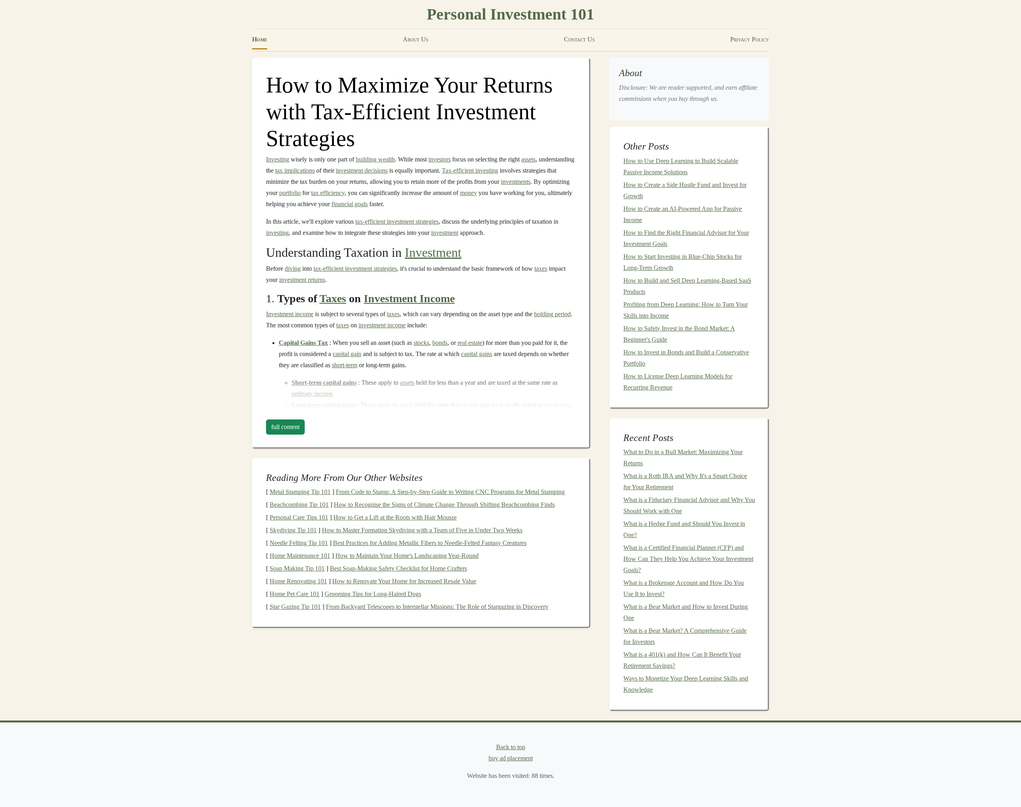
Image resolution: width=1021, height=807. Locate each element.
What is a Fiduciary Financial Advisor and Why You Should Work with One (689, 505)
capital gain (347, 353)
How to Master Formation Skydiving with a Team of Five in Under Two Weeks (422, 530)
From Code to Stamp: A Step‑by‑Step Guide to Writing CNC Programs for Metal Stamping (450, 491)
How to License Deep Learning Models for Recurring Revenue (677, 382)
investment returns (302, 279)
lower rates (558, 405)
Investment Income (409, 298)
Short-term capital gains (324, 382)
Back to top (510, 747)
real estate (469, 342)
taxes (540, 268)
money (468, 192)
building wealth (375, 159)
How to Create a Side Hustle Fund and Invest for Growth (685, 190)
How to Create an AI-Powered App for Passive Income (682, 214)
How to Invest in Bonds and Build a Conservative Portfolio (686, 358)
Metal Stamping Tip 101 (300, 491)
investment (444, 232)
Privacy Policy (749, 39)
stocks (421, 342)
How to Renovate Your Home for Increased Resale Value (404, 581)
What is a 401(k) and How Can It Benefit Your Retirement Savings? (682, 660)
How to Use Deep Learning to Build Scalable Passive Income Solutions (680, 166)
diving (293, 268)
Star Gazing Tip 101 (295, 606)
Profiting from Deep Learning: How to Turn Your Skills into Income (685, 310)
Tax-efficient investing (470, 170)
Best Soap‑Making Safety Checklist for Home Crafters (398, 568)
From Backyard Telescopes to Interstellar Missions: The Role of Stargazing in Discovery (437, 606)
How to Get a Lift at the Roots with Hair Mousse (395, 517)
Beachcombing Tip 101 (299, 504)
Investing (277, 159)
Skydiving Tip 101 (293, 530)
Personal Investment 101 (510, 14)
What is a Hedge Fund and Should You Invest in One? (684, 529)
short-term (344, 365)
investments (515, 181)
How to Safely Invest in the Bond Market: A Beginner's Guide (679, 334)
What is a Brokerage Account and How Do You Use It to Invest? (683, 588)
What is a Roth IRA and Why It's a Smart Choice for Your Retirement (685, 481)
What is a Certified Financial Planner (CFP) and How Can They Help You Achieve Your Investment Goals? (688, 558)
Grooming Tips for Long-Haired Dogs (373, 593)
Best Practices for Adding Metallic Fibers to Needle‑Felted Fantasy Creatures (429, 542)
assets (528, 159)
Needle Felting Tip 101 (299, 542)
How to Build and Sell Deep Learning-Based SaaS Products (687, 286)
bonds (439, 342)
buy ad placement (511, 758)
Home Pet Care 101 (294, 593)
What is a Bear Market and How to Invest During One (685, 612)
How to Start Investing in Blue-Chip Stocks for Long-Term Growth (682, 262)
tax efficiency (328, 192)
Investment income (289, 314)
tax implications (295, 170)
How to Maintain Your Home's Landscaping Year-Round (407, 555)
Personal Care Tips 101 (299, 517)
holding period (552, 314)
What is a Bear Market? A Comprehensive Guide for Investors (685, 636)
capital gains (476, 353)
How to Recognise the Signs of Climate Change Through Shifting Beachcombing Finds (444, 504)
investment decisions (362, 170)
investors (439, 159)
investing (277, 232)
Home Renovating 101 (298, 581)
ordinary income (312, 393)
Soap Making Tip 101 (297, 568)
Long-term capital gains (324, 405)
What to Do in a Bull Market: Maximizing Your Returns (683, 457)
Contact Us (579, 39)
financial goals (349, 204)
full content (285, 426)
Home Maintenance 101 (300, 555)
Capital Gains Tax (303, 342)
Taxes (332, 298)
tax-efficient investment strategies (397, 221)
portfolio (290, 192)
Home (259, 39)
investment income (382, 325)
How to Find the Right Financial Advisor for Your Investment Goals (686, 238)
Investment (433, 252)
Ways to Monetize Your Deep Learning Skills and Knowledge (685, 684)
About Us (415, 39)
